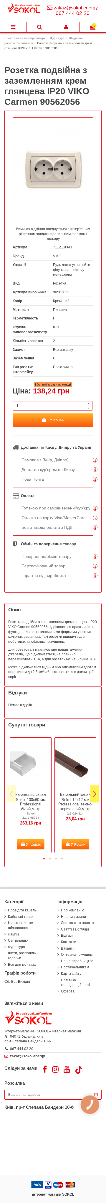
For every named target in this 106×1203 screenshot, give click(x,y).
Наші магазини (73, 917)
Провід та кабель (22, 910)
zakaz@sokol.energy (76, 7)
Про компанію (72, 910)
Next (94, 793)
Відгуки (67, 935)
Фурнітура (16, 947)
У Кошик (57, 420)
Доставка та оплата (77, 923)
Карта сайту (71, 974)
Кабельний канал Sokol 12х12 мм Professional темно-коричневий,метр (75, 802)
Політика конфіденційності (75, 982)
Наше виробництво (77, 961)
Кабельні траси (21, 917)
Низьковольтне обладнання (20, 925)
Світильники (18, 940)
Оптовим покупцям (76, 955)
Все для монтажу (22, 965)
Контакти (68, 942)
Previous (11, 793)
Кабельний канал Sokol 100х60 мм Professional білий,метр (30, 802)
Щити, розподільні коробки (23, 955)
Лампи (13, 934)
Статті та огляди (75, 929)
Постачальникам (75, 967)
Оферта (67, 991)
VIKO (57, 256)
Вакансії (67, 948)
